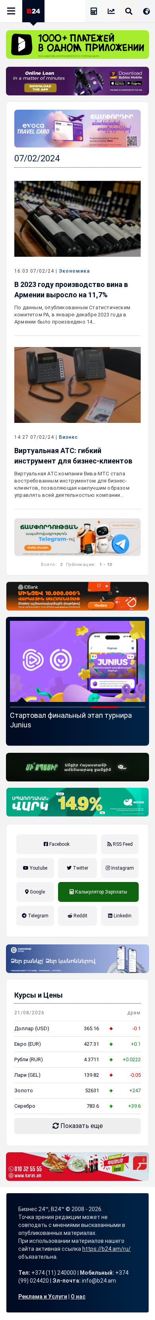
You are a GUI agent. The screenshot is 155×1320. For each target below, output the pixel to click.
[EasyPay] (77, 44)
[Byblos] (77, 81)
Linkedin (122, 916)
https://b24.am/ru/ (106, 1249)
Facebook (59, 844)
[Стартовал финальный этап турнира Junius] (77, 661)
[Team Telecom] (77, 128)
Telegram (37, 916)
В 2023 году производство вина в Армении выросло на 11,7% (71, 289)
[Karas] (77, 1166)
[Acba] (77, 802)
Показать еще (81, 1126)
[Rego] (77, 537)
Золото (23, 1090)
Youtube (38, 868)
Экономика (74, 271)
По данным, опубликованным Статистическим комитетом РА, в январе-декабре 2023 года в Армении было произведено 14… (72, 314)
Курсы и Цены (38, 995)
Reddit (79, 916)
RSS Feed (122, 844)
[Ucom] (77, 767)
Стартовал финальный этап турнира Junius (71, 720)
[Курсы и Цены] (111, 12)
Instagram (122, 868)
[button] (23, 707)
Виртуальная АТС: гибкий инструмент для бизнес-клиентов (73, 455)
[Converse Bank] (77, 958)
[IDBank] (77, 596)
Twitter (80, 868)
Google (37, 892)
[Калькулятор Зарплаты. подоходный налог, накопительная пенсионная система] (94, 12)
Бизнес (68, 437)
